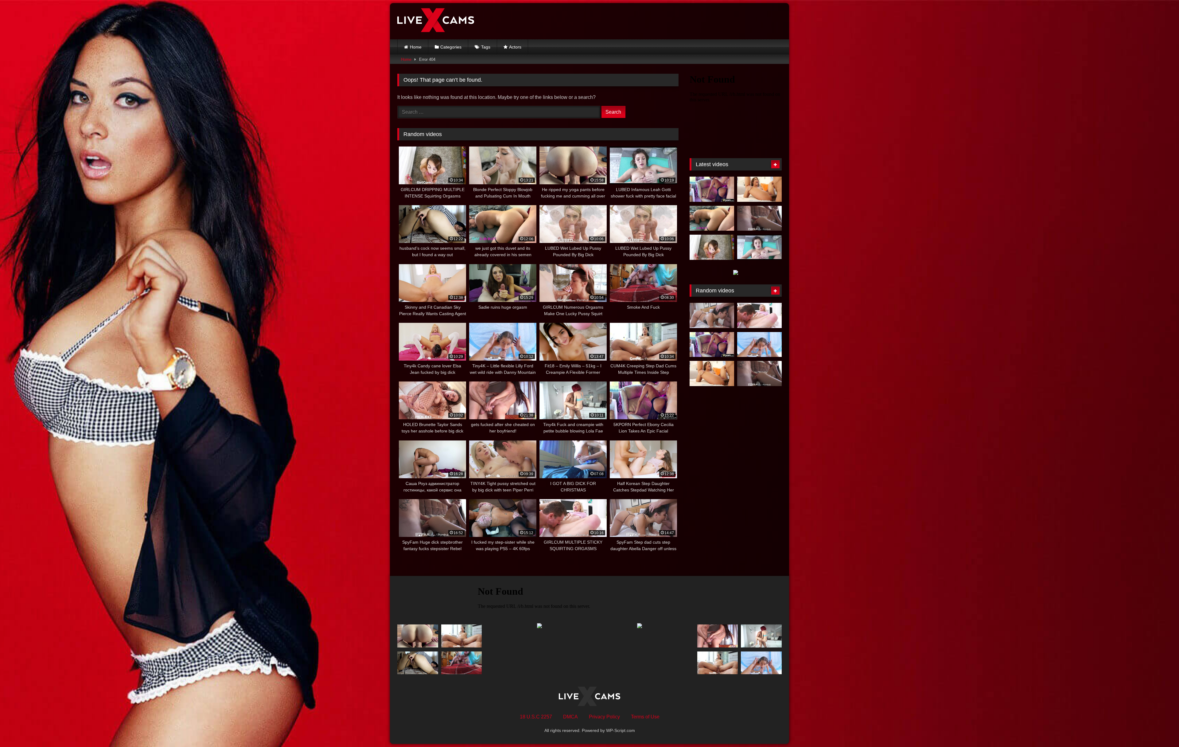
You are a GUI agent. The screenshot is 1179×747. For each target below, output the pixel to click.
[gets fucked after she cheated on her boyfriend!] (717, 635)
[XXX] (435, 21)
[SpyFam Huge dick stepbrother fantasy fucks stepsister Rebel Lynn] (759, 218)
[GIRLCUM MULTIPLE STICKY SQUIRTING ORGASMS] (759, 315)
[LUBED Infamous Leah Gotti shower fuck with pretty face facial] (759, 247)
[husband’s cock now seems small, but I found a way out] (417, 663)
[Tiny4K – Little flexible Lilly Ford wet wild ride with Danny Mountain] (759, 344)
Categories (450, 47)
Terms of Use (645, 716)
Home (416, 47)
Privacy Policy (604, 716)
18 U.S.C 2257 (536, 716)
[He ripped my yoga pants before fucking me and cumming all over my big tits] (417, 635)
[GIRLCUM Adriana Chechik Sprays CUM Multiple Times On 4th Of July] (759, 189)
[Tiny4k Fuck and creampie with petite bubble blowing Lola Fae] (761, 635)
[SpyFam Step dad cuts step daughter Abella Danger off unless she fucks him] (712, 315)
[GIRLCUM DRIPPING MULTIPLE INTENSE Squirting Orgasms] (712, 247)
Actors (515, 47)
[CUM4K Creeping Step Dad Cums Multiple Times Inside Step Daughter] (461, 635)
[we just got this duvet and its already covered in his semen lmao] (712, 218)
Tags (485, 47)
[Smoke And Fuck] (461, 663)
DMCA (570, 716)
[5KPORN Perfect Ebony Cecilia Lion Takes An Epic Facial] (712, 189)
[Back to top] (1160, 729)
